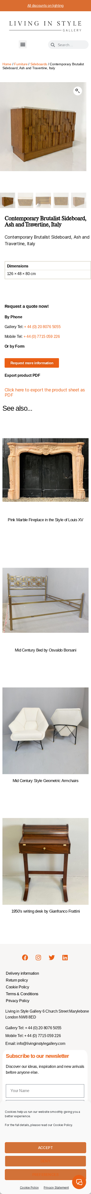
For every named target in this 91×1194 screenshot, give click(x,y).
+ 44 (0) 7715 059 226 (42, 336)
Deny (46, 1161)
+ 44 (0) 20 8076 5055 (42, 327)
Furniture (21, 64)
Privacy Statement (56, 1187)
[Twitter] (52, 957)
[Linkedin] (65, 957)
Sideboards (38, 64)
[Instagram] (38, 957)
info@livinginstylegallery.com (41, 1043)
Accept (45, 1147)
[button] (23, 44)
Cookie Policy (29, 1187)
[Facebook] (25, 957)
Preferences (45, 1174)
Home (6, 64)
